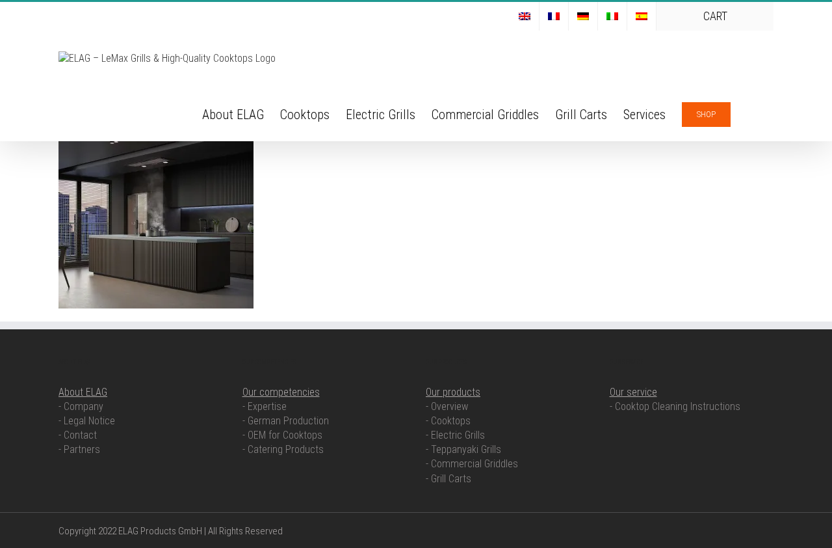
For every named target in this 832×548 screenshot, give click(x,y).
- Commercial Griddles (472, 464)
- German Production (285, 421)
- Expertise (264, 406)
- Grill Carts (448, 479)
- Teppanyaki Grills (463, 449)
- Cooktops (448, 421)
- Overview (447, 406)
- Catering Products (283, 449)
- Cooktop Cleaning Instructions (675, 406)
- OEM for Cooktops (282, 435)
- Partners (79, 449)
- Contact (77, 435)
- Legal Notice (86, 421)
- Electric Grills (455, 435)
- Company (80, 406)
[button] (752, 113)
